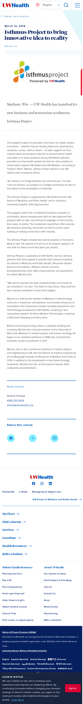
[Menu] (77, 5)
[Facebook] (33, 483)
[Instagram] (41, 483)
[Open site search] (66, 5)
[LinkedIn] (50, 483)
